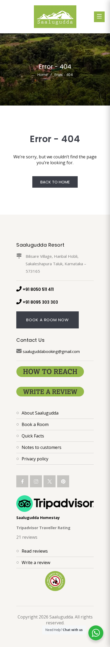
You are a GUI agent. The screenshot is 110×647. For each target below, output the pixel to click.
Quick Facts (33, 436)
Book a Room (35, 424)
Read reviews (35, 551)
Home (42, 74)
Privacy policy (35, 459)
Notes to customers (41, 447)
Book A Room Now (47, 320)
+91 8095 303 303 (40, 302)
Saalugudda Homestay (38, 517)
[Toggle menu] (99, 16)
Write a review (36, 562)
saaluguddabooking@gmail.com (51, 351)
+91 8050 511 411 (38, 289)
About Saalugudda (40, 413)
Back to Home (55, 182)
